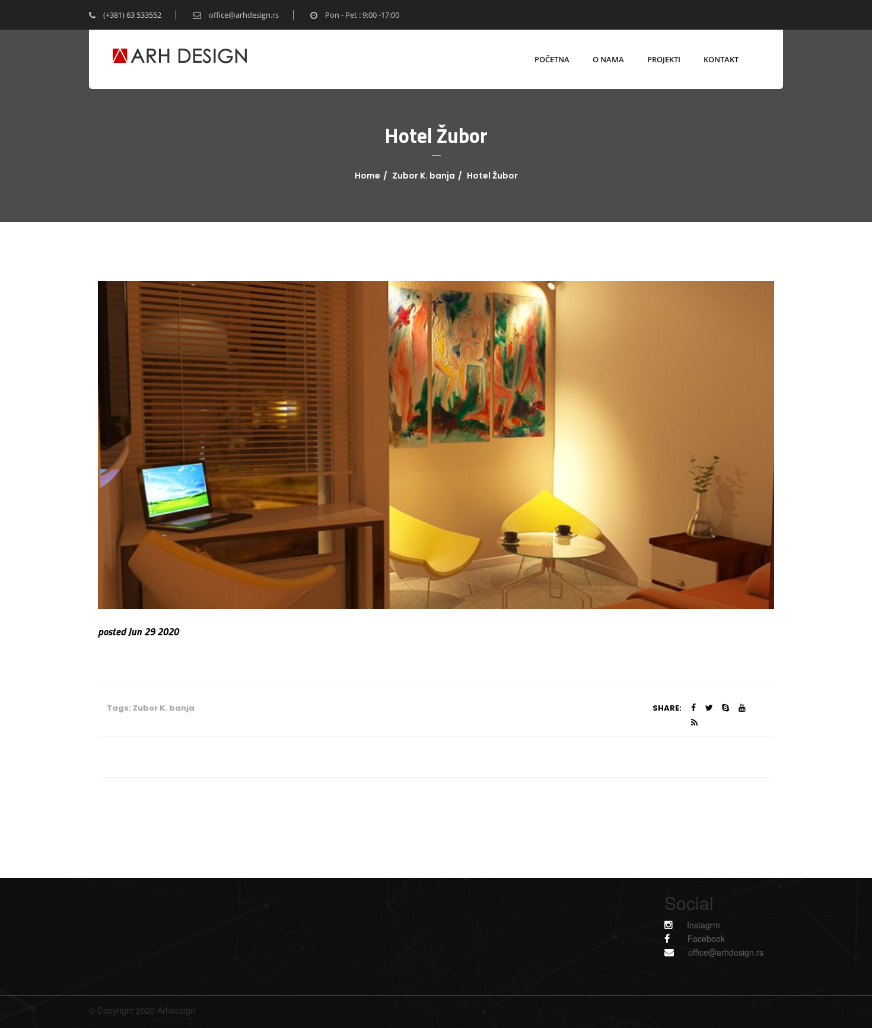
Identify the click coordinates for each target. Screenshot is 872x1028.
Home (367, 176)
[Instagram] (675, 924)
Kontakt (721, 59)
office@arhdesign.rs (243, 14)
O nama (608, 59)
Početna (551, 59)
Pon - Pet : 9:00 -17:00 (361, 14)
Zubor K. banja (423, 176)
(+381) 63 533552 (131, 14)
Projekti (663, 59)
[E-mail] (675, 951)
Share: (667, 708)
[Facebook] (673, 938)
